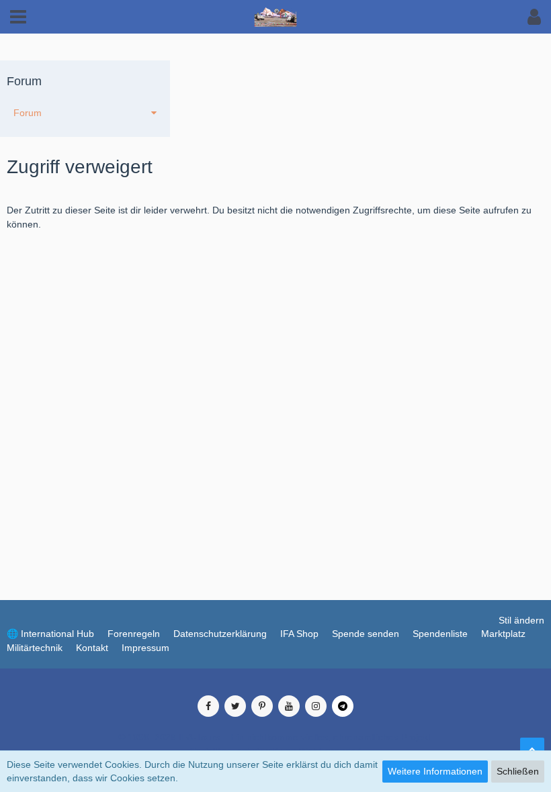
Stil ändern (521, 620)
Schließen (518, 771)
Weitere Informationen (435, 771)
